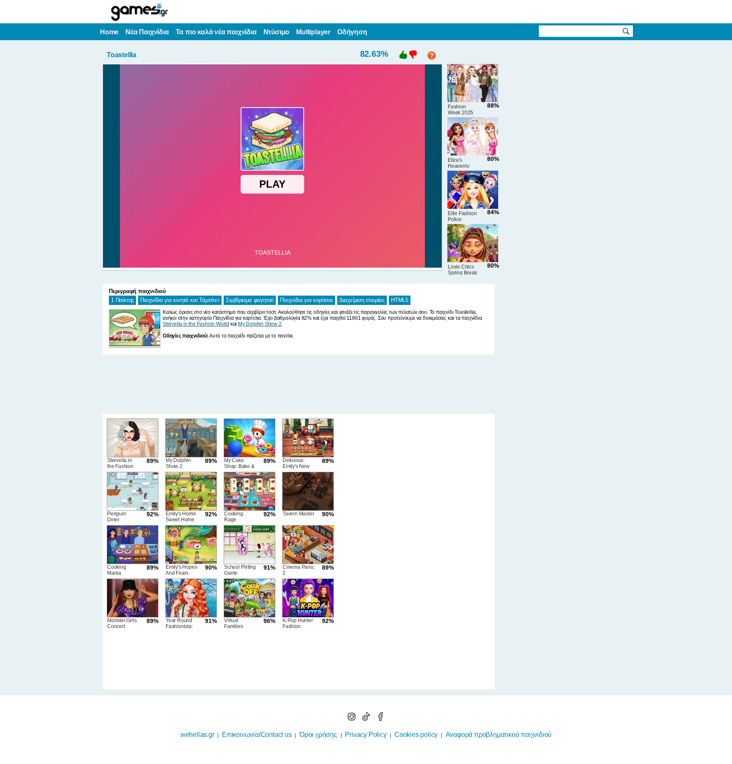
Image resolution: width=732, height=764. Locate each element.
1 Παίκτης (122, 300)
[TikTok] (367, 718)
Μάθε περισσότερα (360, 758)
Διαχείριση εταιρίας (362, 300)
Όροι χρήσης (318, 734)
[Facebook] (380, 718)
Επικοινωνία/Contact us (257, 734)
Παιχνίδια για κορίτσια (306, 300)
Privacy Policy (365, 734)
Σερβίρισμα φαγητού (250, 300)
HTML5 (399, 300)
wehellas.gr (197, 734)
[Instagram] (352, 718)
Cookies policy (416, 734)
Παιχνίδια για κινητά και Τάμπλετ (179, 300)
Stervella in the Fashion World (196, 324)
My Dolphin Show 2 (260, 324)
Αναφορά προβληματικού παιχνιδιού (499, 734)
